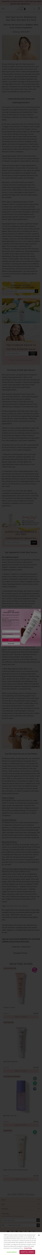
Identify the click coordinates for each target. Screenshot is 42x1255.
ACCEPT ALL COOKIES (27, 1252)
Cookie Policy (28, 1248)
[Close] (39, 1235)
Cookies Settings (12, 1252)
